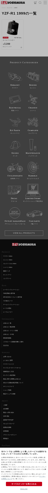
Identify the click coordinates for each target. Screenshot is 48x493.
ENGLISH (24, 489)
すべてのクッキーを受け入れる (24, 484)
